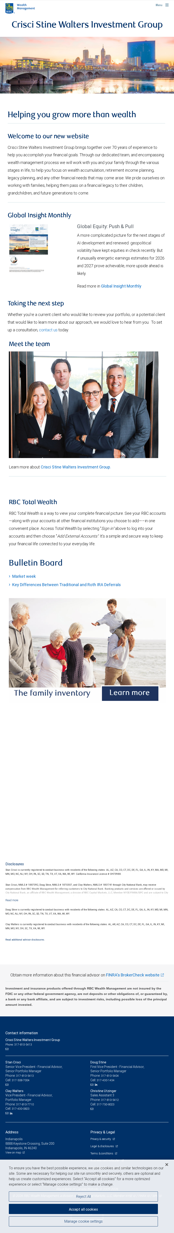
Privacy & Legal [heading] (102, 1132)
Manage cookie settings (83, 1221)
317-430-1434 (105, 1080)
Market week (24, 576)
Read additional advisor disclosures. (25, 939)
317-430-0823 (20, 1109)
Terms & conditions (102, 1153)
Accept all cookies (83, 1209)
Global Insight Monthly (121, 286)
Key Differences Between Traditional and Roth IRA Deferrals (66, 584)
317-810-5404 (110, 1076)
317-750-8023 (105, 1104)
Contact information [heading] (21, 1033)
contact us (48, 329)
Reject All (83, 1196)
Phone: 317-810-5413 (18, 1044)
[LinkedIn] (97, 1085)
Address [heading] (11, 1132)
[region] (87, 1196)
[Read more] (11, 900)
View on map (13, 1152)
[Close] (167, 1165)
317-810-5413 (25, 1076)
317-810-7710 (25, 1104)
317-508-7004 (20, 1080)
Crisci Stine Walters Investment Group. (76, 467)
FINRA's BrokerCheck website (133, 975)
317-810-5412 (110, 1100)
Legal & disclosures (102, 1146)
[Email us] (7, 1049)
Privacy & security (100, 1139)
